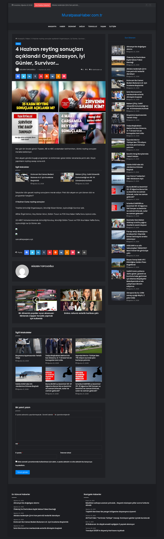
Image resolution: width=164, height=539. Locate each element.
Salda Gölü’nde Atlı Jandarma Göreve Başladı (27, 385)
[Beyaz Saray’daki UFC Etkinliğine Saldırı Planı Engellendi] (118, 262)
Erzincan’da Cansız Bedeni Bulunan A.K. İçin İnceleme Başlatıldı (42, 177)
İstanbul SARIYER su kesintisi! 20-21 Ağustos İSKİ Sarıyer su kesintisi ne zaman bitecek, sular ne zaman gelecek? (88, 387)
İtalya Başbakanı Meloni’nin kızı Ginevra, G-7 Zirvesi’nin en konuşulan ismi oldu (59, 357)
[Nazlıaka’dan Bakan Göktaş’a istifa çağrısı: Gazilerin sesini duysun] (118, 223)
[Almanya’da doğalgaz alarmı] (118, 49)
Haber (62, 26)
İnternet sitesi (65, 453)
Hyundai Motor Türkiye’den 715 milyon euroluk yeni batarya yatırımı (87, 357)
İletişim (112, 26)
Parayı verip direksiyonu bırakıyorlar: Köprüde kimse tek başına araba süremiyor (137, 235)
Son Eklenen (130, 38)
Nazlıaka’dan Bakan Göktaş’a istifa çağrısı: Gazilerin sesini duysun (137, 222)
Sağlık (82, 26)
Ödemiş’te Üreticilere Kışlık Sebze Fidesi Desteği (136, 60)
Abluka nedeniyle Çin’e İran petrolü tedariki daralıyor (71, 5)
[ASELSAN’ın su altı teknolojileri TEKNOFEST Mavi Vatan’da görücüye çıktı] (118, 248)
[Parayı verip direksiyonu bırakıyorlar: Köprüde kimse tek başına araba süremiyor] (118, 234)
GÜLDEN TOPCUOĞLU (27, 69)
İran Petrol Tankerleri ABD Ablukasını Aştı (136, 177)
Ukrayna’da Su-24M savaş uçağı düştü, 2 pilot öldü (136, 295)
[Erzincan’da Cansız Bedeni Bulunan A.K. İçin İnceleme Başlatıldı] (22, 177)
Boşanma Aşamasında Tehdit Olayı (28, 356)
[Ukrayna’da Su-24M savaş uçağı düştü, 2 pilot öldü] (118, 296)
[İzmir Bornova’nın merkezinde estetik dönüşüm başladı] (118, 95)
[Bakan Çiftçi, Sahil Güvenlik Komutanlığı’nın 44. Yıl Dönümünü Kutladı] (67, 177)
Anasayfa (52, 26)
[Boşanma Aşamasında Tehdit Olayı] (28, 345)
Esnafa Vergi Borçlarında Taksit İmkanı (137, 155)
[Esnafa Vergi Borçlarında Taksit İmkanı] (118, 157)
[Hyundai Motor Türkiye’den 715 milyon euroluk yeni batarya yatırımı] (89, 345)
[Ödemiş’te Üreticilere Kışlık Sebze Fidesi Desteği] (118, 60)
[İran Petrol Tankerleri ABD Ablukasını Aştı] (118, 179)
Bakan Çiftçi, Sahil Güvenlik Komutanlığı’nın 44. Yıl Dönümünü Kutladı (87, 177)
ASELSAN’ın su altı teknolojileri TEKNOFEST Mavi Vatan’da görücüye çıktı (137, 249)
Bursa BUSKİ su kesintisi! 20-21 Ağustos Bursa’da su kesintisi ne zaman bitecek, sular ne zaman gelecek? (59, 387)
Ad (17, 444)
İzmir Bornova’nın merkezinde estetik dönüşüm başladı (135, 94)
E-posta (19, 453)
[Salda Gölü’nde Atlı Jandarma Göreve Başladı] (28, 374)
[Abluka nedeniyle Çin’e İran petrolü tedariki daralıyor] (118, 72)
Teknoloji (92, 26)
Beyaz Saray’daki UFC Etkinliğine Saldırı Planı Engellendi (136, 262)
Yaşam (103, 26)
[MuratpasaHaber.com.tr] (82, 15)
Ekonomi (72, 26)
